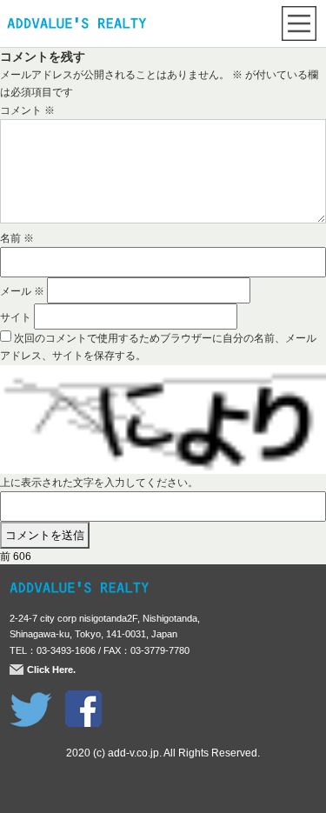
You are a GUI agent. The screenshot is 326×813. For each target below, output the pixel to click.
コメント (27, 110)
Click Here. (51, 669)
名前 (17, 238)
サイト (15, 317)
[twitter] (31, 699)
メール (22, 291)
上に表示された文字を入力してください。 (99, 482)
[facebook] (83, 699)
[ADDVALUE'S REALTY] (76, 25)
